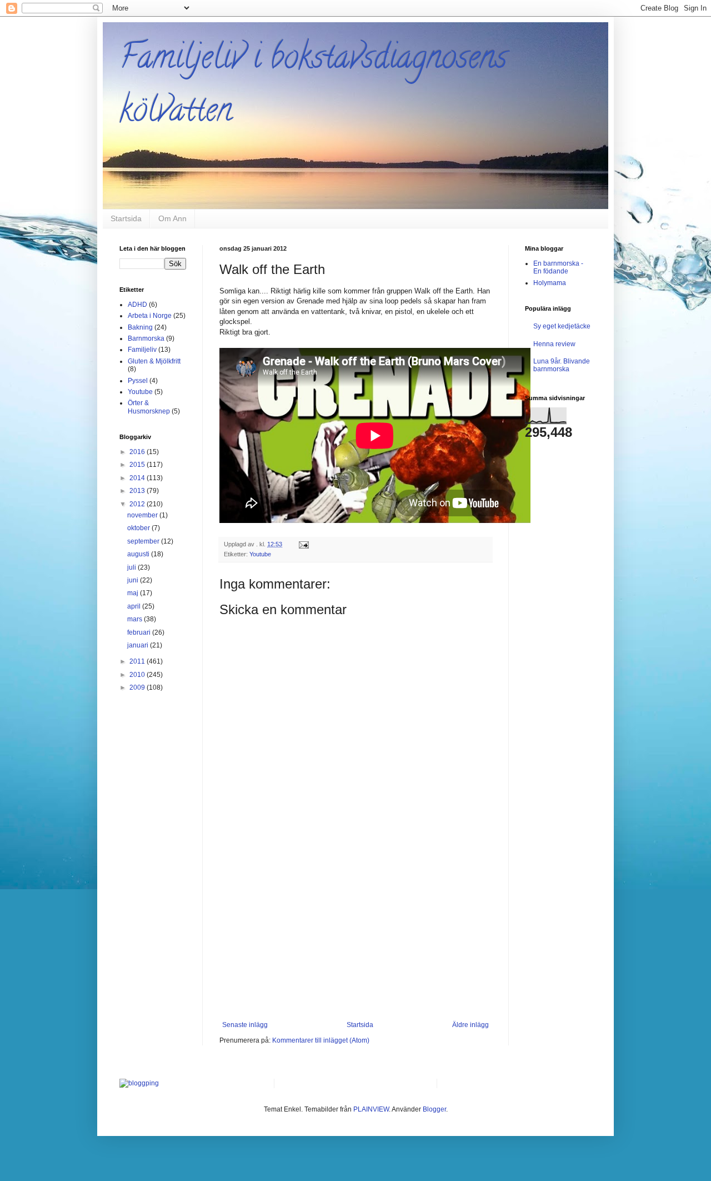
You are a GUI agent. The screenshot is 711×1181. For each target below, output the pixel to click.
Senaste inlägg (245, 1025)
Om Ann (172, 218)
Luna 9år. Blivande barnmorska (561, 365)
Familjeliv (142, 349)
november (143, 515)
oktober (139, 528)
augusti (139, 554)
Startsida (126, 218)
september (144, 541)
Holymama (549, 283)
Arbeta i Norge (150, 316)
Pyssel (138, 381)
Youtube (260, 554)
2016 (138, 452)
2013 (138, 491)
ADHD (137, 304)
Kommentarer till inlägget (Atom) (320, 1040)
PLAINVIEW (371, 1109)
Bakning (140, 327)
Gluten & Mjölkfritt (154, 361)
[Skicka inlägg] (303, 544)
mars (135, 619)
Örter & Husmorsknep (149, 407)
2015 (138, 465)
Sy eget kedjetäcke (561, 326)
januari (138, 645)
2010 (138, 675)
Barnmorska (146, 338)
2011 (138, 661)
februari (139, 632)
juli (132, 567)
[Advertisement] (355, 937)
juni (133, 580)
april (134, 606)
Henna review (554, 344)
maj (133, 593)
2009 (138, 687)
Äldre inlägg (470, 1025)
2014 (138, 478)
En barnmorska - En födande (558, 267)
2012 (138, 504)
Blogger (434, 1109)
